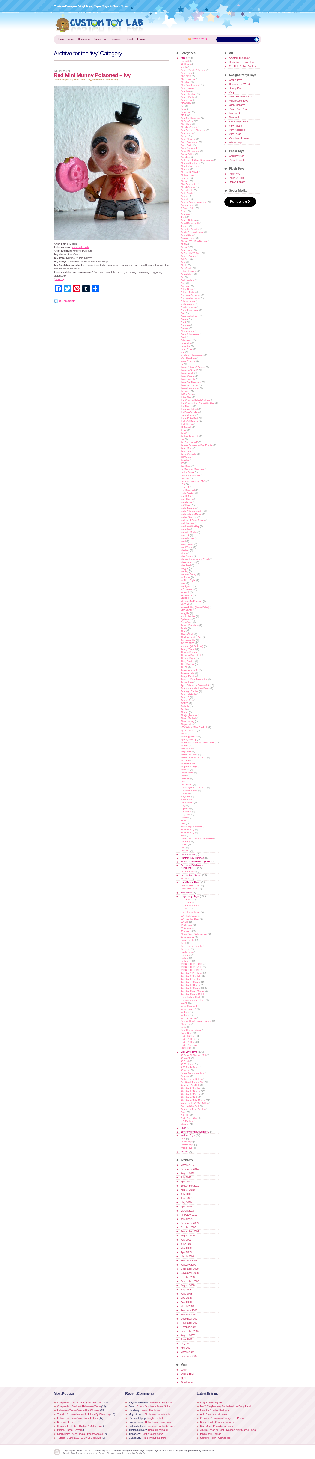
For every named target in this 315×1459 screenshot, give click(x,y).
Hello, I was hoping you (158, 1422)
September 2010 (190, 1185)
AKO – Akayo (188, 79)
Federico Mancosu (190, 298)
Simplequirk (187, 724)
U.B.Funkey (187, 1121)
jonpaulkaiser (188, 415)
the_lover (185, 796)
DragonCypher (188, 256)
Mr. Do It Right (188, 580)
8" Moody (186, 931)
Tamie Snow (187, 772)
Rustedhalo (187, 682)
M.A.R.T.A (186, 496)
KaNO (184, 433)
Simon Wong (187, 721)
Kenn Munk (187, 448)
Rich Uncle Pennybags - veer (216, 1426)
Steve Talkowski (189, 754)
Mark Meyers (187, 523)
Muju (183, 583)
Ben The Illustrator (190, 118)
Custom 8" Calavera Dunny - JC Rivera (222, 1418)
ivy (89, 79)
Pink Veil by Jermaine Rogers (196, 1021)
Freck (183, 322)
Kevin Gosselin (188, 454)
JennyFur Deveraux (191, 382)
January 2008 (188, 1314)
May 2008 (186, 1297)
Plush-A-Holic (236, 177)
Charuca (185, 169)
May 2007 (186, 1343)
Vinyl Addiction (237, 129)
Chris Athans (187, 175)
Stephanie (186, 751)
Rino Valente (187, 664)
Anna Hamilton (188, 94)
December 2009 (190, 1223)
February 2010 (189, 1214)
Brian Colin (186, 145)
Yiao (183, 847)
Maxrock (185, 535)
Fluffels (184, 319)
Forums (141, 39)
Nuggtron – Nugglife (211, 1402)
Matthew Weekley (190, 526)
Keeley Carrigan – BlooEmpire (197, 445)
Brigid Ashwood (189, 148)
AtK (182, 106)
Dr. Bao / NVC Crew (191, 253)
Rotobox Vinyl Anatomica (194, 679)
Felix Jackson (188, 301)
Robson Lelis (187, 673)
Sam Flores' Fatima (191, 1030)
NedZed (185, 1012)
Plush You (234, 173)
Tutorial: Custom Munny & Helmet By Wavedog (83, 1414)
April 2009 (186, 1252)
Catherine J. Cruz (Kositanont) (197, 160)
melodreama (187, 544)
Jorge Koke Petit (189, 418)
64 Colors (186, 64)
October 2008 (188, 1277)
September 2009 (190, 1231)
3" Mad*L (185, 1058)
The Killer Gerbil (189, 790)
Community (84, 39)
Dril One (185, 259)
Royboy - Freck (66, 1422)
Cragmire (185, 199)
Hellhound (186, 961)
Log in (184, 1369)
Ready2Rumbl (188, 649)
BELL (184, 115)
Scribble (185, 706)
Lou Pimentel (188, 490)
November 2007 (190, 1322)
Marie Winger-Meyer (191, 514)
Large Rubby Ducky (191, 997)
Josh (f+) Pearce (189, 421)
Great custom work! (151, 1433)
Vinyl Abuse (235, 125)
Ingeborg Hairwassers (192, 355)
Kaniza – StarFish (190, 1085)
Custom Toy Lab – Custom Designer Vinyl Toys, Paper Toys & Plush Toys (99, 22)
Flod (183, 313)
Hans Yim (186, 343)
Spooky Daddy (188, 739)
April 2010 (186, 1206)
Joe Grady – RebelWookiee (195, 400)
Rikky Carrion (187, 661)
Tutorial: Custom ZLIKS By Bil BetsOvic (79, 1437)
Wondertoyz (236, 142)
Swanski (185, 769)
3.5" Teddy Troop (190, 1067)
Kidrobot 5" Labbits (191, 976)
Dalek (184, 943)
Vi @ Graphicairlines (191, 826)
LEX (183, 484)
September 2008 (190, 1281)
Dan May (185, 214)
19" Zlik (184, 922)
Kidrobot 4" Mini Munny (105, 79)
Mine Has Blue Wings (241, 96)
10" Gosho (186, 899)
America (185, 878)
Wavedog (186, 841)
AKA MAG (186, 76)
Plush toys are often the (158, 1414)
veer (183, 823)
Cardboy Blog (236, 155)
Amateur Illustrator (239, 58)
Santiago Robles (189, 691)
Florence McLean (190, 316)
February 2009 (189, 1260)
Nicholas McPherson (191, 601)
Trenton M (186, 811)
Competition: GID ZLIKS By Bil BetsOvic (80, 1402)
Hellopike (185, 346)
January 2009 (188, 1264)
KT (182, 463)
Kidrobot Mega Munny (192, 991)
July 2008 (186, 1289)
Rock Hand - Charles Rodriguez (218, 1422)
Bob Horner (187, 133)
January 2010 (188, 1219)
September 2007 (190, 1331)
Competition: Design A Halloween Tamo (79, 1406)
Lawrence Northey (190, 475)
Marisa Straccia (189, 517)
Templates (115, 39)
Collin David (187, 193)
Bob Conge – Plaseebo (193, 130)
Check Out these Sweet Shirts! (154, 1406)
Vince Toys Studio (239, 121)
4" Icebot (185, 1070)
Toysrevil (185, 808)
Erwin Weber (187, 280)
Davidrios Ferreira (190, 229)
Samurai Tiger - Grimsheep (215, 1437)
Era (182, 277)
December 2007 (190, 1318)
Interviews (186, 892)
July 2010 (186, 1194)
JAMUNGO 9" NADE (191, 967)
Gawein (185, 328)
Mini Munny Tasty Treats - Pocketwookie (80, 1433)
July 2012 (186, 1177)
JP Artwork (186, 427)
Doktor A (185, 247)
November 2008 (190, 1273)
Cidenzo (185, 181)
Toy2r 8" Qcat (188, 1039)
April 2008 (186, 1302)
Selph (184, 709)
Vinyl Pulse (235, 134)
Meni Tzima (187, 547)
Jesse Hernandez (190, 388)
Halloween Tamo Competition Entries (77, 1418)
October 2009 (188, 1227)
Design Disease (107, 1453)
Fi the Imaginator (190, 310)
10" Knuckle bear (190, 905)
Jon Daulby (187, 406)
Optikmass (186, 619)
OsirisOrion (186, 622)
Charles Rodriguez (190, 163)
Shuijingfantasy (189, 715)
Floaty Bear (187, 952)
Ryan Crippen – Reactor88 (195, 685)
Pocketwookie (188, 640)
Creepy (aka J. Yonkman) (194, 202)
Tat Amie (185, 778)
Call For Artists (188, 871)
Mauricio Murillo (189, 532)
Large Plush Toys (190, 885)
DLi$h (184, 244)
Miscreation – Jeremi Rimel (195, 559)
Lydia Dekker (187, 493)
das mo (184, 226)
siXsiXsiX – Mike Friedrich (194, 727)
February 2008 (189, 1310)
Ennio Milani (187, 274)
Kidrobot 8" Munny (190, 988)
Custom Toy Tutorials (193, 857)
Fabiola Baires (188, 292)
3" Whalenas (187, 1064)
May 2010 (186, 1202)
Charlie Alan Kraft (190, 166)
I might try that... (156, 1418)
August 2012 (188, 1173)
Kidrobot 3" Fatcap (191, 1094)
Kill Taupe (186, 457)
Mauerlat (185, 529)
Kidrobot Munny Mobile (193, 994)
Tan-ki (184, 775)
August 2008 (188, 1285)
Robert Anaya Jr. (189, 670)
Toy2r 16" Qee (188, 1036)
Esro (183, 283)
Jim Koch (185, 391)
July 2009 (186, 1239)
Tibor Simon (187, 802)
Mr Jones (185, 577)
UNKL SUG (187, 1048)
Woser (184, 844)
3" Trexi (185, 1061)
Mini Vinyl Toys (189, 1051)
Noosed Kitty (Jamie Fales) (195, 607)
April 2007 (186, 1347)
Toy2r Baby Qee (189, 1118)
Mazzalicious (187, 538)
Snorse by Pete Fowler (193, 1109)
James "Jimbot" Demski (193, 367)
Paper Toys (187, 1141)
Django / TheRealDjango (194, 241)
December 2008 (190, 1268)
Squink (184, 745)
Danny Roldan (188, 220)
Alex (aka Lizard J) (190, 85)
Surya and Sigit (189, 766)
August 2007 (188, 1335)
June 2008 (186, 1293)
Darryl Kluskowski (190, 223)
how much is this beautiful (161, 1426)
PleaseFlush (187, 634)
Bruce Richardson (190, 151)
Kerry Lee (186, 451)
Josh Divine (187, 424)
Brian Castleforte (189, 142)
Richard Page (188, 658)
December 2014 (190, 1169)
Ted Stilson (186, 784)
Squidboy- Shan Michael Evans (197, 742)
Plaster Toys (187, 1144)
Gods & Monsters (190, 334)
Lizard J (185, 487)
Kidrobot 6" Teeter (190, 979)
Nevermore (186, 595)
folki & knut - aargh (210, 1433)
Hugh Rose (187, 349)
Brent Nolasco (188, 139)
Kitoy (232, 92)
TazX (183, 781)
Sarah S (185, 697)
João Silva (186, 397)
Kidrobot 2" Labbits (191, 1088)
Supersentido (188, 763)
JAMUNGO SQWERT (192, 970)
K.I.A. (184, 430)
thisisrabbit (186, 799)
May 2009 (186, 1248)
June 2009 (186, 1243)
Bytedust (185, 157)
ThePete (185, 793)
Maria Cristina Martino (192, 511)
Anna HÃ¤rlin (188, 97)
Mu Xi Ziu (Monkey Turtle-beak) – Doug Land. (225, 1406)
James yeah (187, 373)
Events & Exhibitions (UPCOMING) (192, 866)
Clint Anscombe (189, 184)
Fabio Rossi (187, 289)
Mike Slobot (187, 556)
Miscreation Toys (238, 100)
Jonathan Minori (189, 409)
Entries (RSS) (199, 38)
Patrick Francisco (190, 625)
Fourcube (186, 955)
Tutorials (129, 39)
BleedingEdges (189, 127)
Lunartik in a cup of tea (193, 1000)
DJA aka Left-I (188, 238)
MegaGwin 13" (188, 1009)
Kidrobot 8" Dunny (190, 985)
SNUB (184, 733)
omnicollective (188, 616)
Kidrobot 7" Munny (190, 982)
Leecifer (185, 478)
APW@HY (186, 103)
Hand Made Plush (190, 882)
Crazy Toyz (235, 79)
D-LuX (184, 211)
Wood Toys (186, 1147)
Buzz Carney (187, 937)
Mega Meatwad (189, 1006)
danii (183, 217)
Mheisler (185, 550)
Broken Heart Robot (191, 1079)
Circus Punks (187, 940)
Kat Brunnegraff (189, 442)
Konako (185, 460)
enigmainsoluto (189, 271)
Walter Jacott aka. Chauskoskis (197, 838)
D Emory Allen (188, 208)
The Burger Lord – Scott (193, 787)
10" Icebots (187, 902)
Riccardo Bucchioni (191, 655)
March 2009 (187, 1256)
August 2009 (188, 1235)
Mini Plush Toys (189, 888)
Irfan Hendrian (188, 358)
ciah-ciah (185, 178)
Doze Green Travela (191, 946)
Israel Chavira (188, 361)
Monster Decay (188, 574)
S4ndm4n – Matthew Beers (195, 688)
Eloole (184, 265)
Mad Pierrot (187, 499)
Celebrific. (141, 1453)
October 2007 (188, 1327)
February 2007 (189, 1356)
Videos (184, 1151)
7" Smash (186, 928)
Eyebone (185, 286)
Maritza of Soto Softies (193, 520)
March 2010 (187, 1210)
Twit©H (184, 817)
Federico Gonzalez (191, 295)
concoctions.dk (80, 247)
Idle (182, 352)
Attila (183, 109)
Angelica (185, 91)
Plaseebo (186, 1024)
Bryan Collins (187, 154)
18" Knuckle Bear (190, 919)
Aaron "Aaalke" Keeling (193, 70)
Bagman (185, 1076)
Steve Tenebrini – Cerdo (193, 757)
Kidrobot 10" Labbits (191, 973)
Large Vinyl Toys (190, 896)
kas (182, 439)
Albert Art (185, 82)
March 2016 (187, 1165)
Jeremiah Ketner (189, 385)
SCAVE (184, 703)
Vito (183, 835)
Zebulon (185, 850)
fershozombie (188, 304)
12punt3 (185, 61)
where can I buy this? (162, 1402)
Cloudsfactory (188, 187)
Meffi (183, 541)
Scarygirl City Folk (190, 1106)
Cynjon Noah (187, 205)
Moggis (184, 568)
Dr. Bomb (185, 949)
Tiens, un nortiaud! (158, 1430)
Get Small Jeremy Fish (192, 1082)
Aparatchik (186, 100)
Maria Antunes (188, 508)
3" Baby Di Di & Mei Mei (193, 1055)
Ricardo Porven (189, 652)
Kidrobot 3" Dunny (190, 1091)
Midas (184, 553)
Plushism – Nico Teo (191, 637)
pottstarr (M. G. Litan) (192, 646)
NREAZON (186, 610)
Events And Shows (191, 875)
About (71, 39)
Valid (188, 1373)
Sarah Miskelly (188, 694)
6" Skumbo (186, 925)
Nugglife (185, 613)
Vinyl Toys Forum (239, 138)
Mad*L (184, 1003)
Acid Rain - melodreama (213, 1414)
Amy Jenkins (187, 88)
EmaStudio (186, 268)
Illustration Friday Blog (241, 62)
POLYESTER (188, 643)
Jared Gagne (188, 376)
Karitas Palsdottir (190, 436)
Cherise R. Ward (189, 172)
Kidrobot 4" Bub (189, 1097)
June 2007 (186, 1339)
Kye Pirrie (186, 466)
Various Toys (188, 1135)
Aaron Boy (186, 73)
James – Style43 (189, 370)
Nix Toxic (185, 604)
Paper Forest (236, 160)
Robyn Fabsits (188, 676)
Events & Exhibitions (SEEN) (197, 861)
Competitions (188, 854)
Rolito (184, 1027)
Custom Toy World (239, 84)
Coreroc (185, 196)
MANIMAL (186, 505)
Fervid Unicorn (188, 307)
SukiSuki (185, 760)
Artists (184, 57)
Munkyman (186, 586)
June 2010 (186, 1198)
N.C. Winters (187, 589)
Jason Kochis (188, 379)
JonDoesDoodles (190, 412)
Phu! (183, 631)
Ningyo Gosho (188, 1018)
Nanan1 (185, 592)
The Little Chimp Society (242, 66)
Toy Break (235, 113)
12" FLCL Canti (189, 916)
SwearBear (186, 1033)
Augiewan (186, 112)
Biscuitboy (186, 124)
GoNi (183, 337)
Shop (183, 1128)
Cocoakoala (187, 190)
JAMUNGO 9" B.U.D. (192, 964)
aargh (184, 67)
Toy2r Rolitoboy (189, 1045)
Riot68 (184, 667)
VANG (184, 820)
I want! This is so (150, 1410)
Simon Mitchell (188, 718)
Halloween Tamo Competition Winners (78, 1410)
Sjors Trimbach (188, 730)
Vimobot (185, 1124)
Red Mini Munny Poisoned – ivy (92, 75)
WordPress (187, 1382)
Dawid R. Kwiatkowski (192, 232)
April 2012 (186, 1181)
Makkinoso (186, 502)
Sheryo (184, 712)
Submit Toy (100, 39)
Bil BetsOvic (187, 121)
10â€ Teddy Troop (190, 912)
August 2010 (188, 1189)
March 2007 (187, 1351)
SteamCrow (187, 748)
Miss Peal (186, 565)
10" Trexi (185, 908)
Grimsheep (186, 340)
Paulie (184, 628)
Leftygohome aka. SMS (193, 481)
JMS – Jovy (187, 394)
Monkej (184, 571)
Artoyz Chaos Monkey (192, 1073)
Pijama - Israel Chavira (70, 1430)
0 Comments (67, 301)
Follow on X (240, 202)
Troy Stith (186, 814)
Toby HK (185, 1115)
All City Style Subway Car (194, 934)
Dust (183, 262)
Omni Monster (237, 104)
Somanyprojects (189, 736)
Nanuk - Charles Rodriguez (215, 1410)
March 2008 (187, 1306)
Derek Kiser (187, 235)
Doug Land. (187, 250)
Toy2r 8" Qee (188, 1042)
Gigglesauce (187, 331)
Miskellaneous (188, 562)
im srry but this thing (155, 1437)
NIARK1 (185, 598)
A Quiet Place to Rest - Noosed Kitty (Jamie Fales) (228, 1430)
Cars (183, 1138)
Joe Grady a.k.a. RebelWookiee (197, 403)
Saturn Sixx (187, 700)
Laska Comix (187, 472)
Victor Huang (187, 829)
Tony (183, 805)
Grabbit (184, 958)
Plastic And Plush (238, 109)
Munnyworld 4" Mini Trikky (194, 1103)
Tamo (183, 1112)
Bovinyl (184, 136)
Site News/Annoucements (195, 1131)
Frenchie (185, 325)
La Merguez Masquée (192, 469)
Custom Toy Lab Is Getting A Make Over (79, 1426)
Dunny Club (235, 88)
